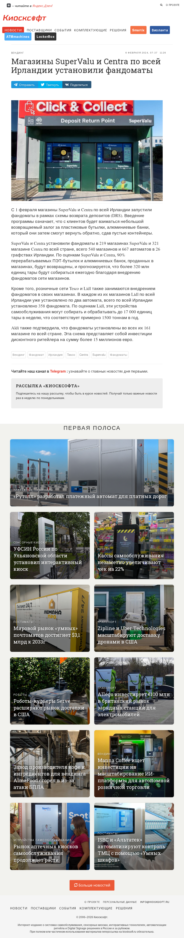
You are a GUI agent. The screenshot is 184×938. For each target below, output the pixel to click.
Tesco (71, 354)
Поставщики (39, 30)
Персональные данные (120, 902)
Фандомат (36, 354)
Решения (118, 30)
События (63, 30)
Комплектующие (90, 30)
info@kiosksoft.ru (154, 902)
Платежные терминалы (33, 490)
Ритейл (104, 549)
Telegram (58, 371)
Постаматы (23, 622)
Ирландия (55, 354)
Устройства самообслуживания (42, 840)
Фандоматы (118, 354)
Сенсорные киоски (30, 542)
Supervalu (98, 354)
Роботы (20, 694)
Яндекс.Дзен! (42, 5)
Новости (13, 30)
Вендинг (17, 52)
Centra (83, 354)
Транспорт (107, 622)
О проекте (173, 4)
